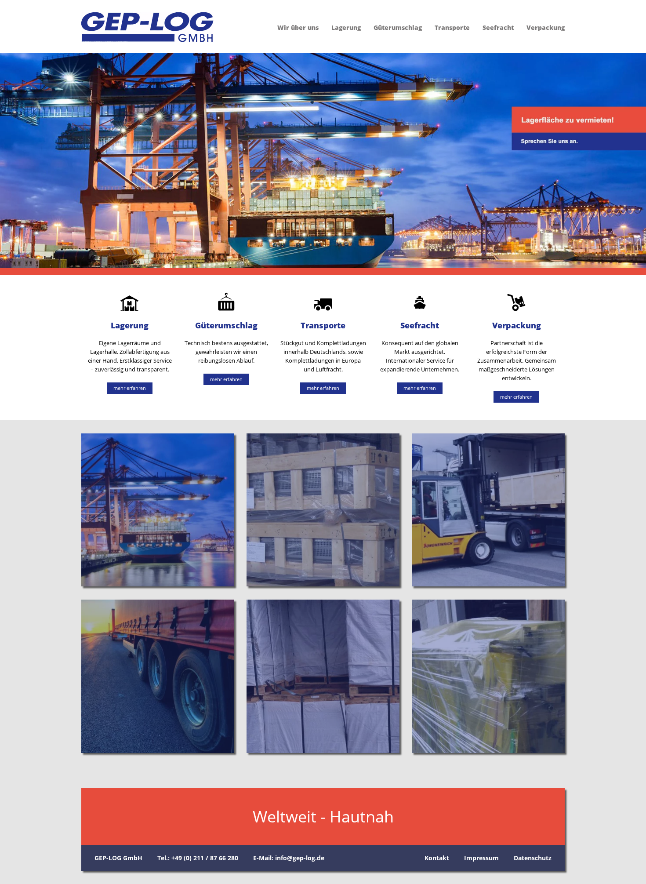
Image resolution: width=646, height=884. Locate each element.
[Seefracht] (323, 676)
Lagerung (346, 27)
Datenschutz (533, 858)
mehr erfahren (129, 388)
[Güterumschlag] (488, 509)
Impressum (481, 858)
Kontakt (437, 858)
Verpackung (545, 27)
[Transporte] (157, 676)
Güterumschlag (398, 27)
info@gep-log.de (299, 858)
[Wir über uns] (157, 509)
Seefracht (498, 27)
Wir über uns (298, 27)
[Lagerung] (323, 509)
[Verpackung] (488, 676)
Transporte (452, 27)
